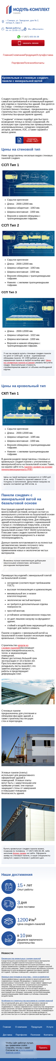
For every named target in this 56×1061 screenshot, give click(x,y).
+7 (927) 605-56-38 (35, 851)
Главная (7, 1027)
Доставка (7, 1035)
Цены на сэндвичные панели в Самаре (27, 361)
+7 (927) (30, 37)
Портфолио (21, 1035)
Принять (43, 1047)
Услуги (49, 1027)
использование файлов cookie (19, 1051)
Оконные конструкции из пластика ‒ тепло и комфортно (25, 977)
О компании (21, 1027)
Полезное (35, 1035)
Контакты (48, 1035)
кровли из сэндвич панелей (14, 646)
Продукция (36, 1027)
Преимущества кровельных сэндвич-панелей (21, 958)
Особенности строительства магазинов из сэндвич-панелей (27, 1001)
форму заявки (19, 853)
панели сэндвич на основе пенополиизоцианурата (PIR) (26, 468)
